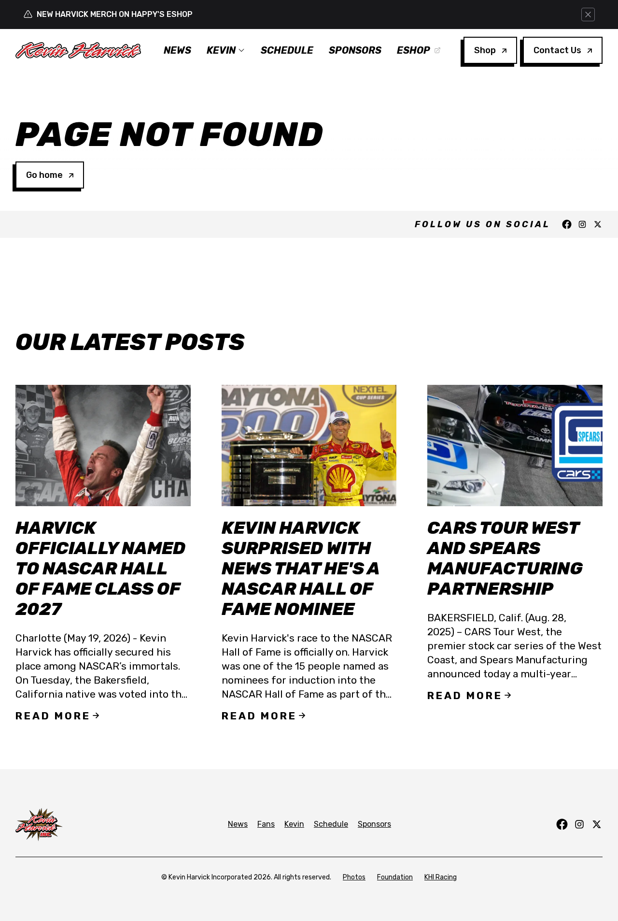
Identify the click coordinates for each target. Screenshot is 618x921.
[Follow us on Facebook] (567, 224)
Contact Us (557, 50)
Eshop (413, 50)
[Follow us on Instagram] (582, 224)
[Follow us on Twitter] (598, 224)
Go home (44, 175)
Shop (485, 50)
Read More (53, 716)
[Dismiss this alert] (588, 14)
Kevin (221, 50)
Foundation (395, 877)
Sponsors (355, 50)
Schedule (287, 50)
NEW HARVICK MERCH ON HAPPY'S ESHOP (115, 14)
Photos (354, 877)
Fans (266, 824)
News (177, 50)
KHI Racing (440, 877)
